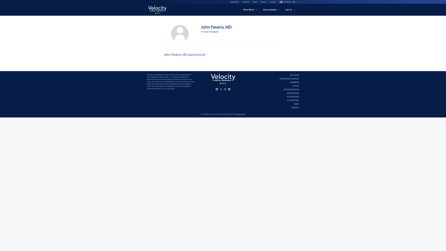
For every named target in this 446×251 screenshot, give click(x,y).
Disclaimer (295, 107)
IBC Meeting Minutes (291, 89)
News (255, 2)
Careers (263, 2)
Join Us (288, 9)
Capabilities (234, 2)
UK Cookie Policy (293, 100)
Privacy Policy (240, 114)
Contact (273, 2)
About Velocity (270, 9)
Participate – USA (289, 2)
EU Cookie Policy (293, 96)
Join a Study (294, 75)
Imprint (296, 103)
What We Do (248, 9)
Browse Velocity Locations (289, 78)
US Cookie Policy (293, 93)
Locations (245, 2)
